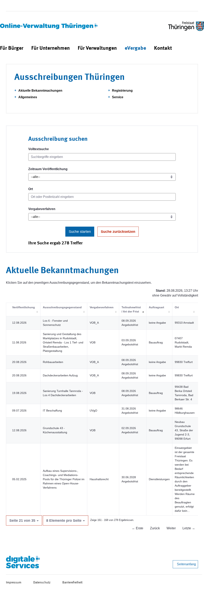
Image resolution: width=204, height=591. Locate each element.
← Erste (137, 528)
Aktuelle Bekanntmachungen (40, 90)
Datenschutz (41, 582)
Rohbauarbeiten (53, 362)
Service (117, 97)
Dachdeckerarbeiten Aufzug (60, 375)
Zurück (155, 528)
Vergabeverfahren (41, 209)
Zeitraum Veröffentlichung (48, 169)
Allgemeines (27, 97)
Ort (30, 189)
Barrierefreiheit (72, 582)
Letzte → (188, 528)
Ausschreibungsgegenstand (62, 307)
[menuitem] (11, 48)
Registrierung (122, 90)
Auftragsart (156, 307)
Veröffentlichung (23, 307)
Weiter (171, 528)
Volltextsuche (38, 149)
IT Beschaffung (52, 410)
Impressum (13, 582)
